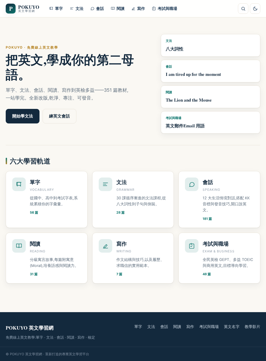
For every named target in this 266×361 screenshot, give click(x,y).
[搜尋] (243, 8)
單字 (138, 326)
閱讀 (177, 326)
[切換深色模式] (255, 8)
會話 (164, 326)
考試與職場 (209, 326)
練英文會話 (59, 116)
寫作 (190, 326)
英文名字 (232, 326)
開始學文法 (22, 116)
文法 (151, 326)
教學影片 (252, 326)
